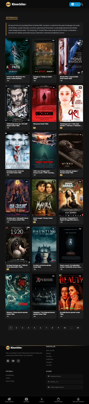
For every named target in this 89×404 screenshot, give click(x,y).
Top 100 (49, 365)
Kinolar (42, 401)
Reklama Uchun (56, 376)
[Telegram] (8, 361)
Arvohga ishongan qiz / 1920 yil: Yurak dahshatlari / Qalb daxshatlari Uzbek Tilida (17, 266)
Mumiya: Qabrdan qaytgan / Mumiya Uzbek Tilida (69, 172)
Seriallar (26, 401)
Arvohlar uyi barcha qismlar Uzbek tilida (42, 266)
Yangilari (49, 362)
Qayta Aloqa (10, 381)
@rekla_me (54, 382)
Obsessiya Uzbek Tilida (40, 124)
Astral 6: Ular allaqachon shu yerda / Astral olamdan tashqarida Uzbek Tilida (16, 77)
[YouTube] (13, 361)
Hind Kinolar (58, 401)
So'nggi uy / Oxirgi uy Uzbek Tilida (42, 77)
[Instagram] (18, 361)
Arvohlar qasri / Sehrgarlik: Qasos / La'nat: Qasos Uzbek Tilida (17, 219)
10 (65, 328)
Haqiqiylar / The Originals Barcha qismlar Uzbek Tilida (44, 313)
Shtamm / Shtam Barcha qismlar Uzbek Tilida (17, 313)
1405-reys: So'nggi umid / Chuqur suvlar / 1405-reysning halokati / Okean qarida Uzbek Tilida (43, 172)
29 (78, 328)
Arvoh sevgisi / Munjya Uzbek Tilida (43, 219)
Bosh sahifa (9, 401)
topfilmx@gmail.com (57, 387)
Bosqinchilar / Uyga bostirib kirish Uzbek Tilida (69, 77)
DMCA (8, 378)
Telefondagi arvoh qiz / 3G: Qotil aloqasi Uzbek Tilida (17, 124)
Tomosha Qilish (17, 71)
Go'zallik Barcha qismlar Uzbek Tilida (70, 313)
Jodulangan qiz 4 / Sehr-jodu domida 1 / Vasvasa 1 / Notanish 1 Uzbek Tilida (71, 125)
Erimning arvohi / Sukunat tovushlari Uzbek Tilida (15, 172)
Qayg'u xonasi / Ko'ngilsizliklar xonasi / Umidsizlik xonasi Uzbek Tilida (70, 266)
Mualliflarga (10, 375)
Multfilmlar (49, 359)
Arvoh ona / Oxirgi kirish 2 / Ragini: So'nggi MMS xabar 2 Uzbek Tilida (69, 219)
